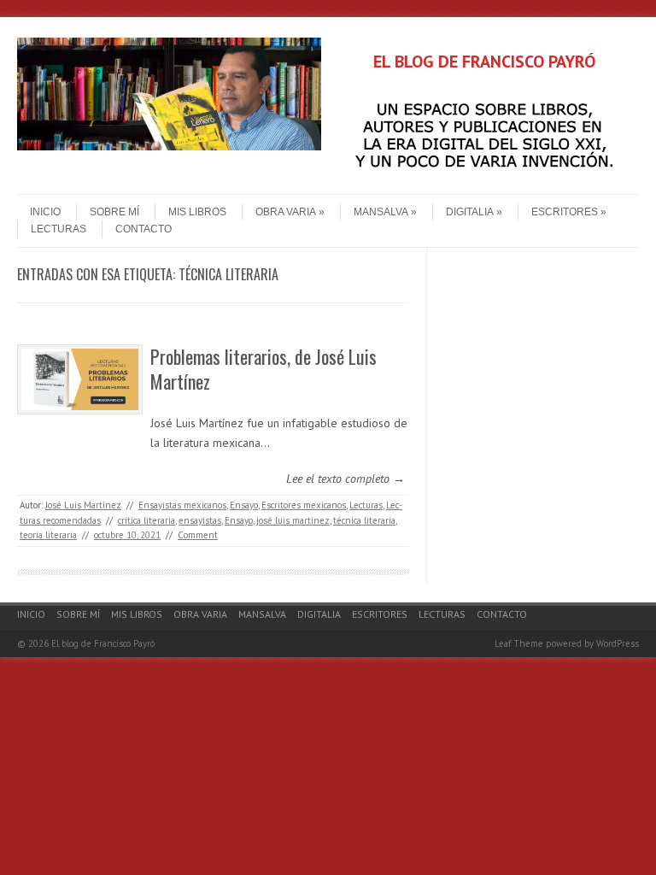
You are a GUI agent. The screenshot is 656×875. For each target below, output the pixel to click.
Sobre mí (114, 212)
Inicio (45, 212)
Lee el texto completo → (345, 478)
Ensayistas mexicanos (182, 505)
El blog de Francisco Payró (103, 643)
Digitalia (470, 212)
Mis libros (197, 212)
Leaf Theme (519, 643)
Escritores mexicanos (303, 505)
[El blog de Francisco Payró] (169, 146)
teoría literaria (48, 535)
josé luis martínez (293, 520)
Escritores (564, 212)
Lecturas (58, 229)
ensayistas (200, 520)
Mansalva (381, 212)
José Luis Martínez (83, 505)
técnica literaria (364, 520)
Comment (198, 535)
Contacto (143, 229)
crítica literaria (146, 520)
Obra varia (285, 212)
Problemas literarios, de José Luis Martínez (263, 369)
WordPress (617, 643)
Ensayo (244, 505)
